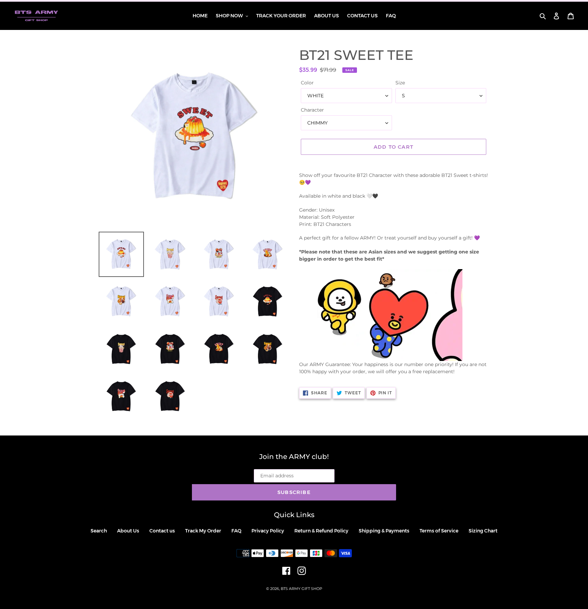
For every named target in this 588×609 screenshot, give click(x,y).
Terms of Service (439, 531)
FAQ (236, 531)
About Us (128, 531)
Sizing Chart (483, 531)
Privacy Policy (267, 531)
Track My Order (203, 531)
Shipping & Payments (384, 531)
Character (312, 110)
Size (400, 83)
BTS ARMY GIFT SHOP (301, 588)
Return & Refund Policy (321, 531)
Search (99, 531)
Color (307, 83)
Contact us (162, 531)
